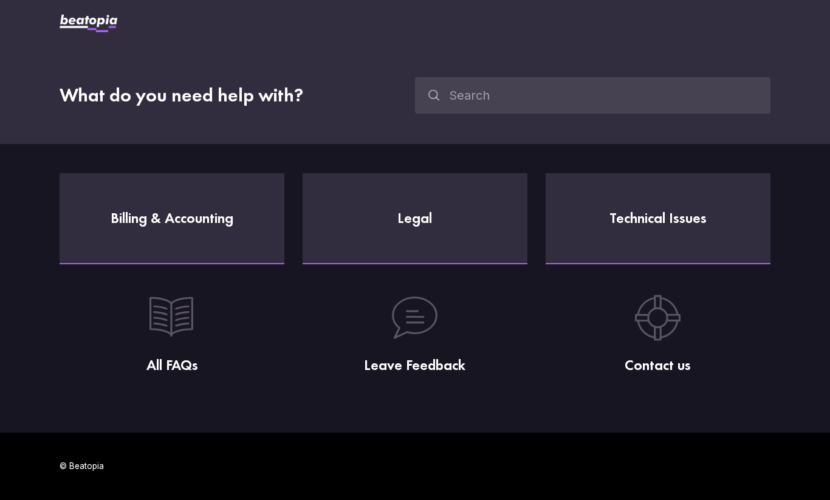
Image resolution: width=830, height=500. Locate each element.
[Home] (88, 23)
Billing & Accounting (172, 217)
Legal (414, 217)
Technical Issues (658, 217)
